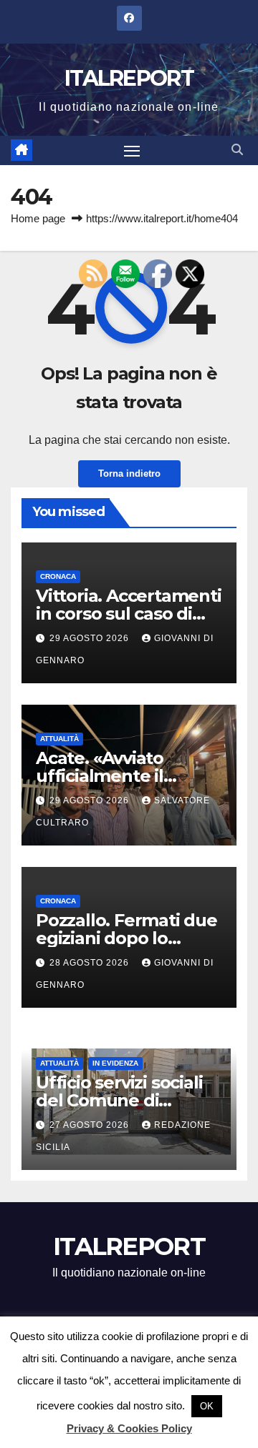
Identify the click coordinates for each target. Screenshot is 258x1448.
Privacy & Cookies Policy (129, 1428)
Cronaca (58, 576)
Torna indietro (129, 473)
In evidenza (115, 1063)
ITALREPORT (129, 78)
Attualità (59, 739)
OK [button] (207, 1406)
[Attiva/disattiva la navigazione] (132, 151)
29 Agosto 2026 (90, 638)
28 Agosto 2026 (90, 963)
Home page (38, 218)
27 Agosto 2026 (90, 1125)
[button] (237, 150)
